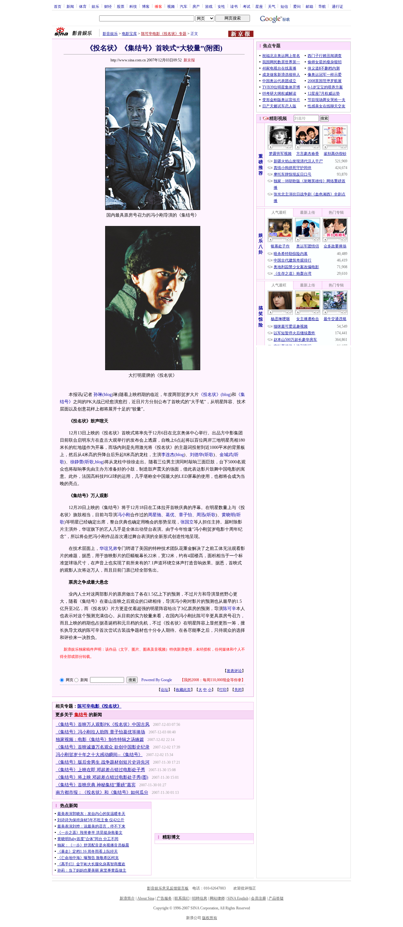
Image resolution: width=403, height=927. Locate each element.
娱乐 (95, 6)
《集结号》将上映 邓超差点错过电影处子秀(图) (102, 777)
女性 (221, 6)
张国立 (187, 522)
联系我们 (182, 898)
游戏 (209, 6)
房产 (196, 6)
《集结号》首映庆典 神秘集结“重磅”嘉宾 (96, 785)
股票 (120, 6)
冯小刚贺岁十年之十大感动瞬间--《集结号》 (99, 754)
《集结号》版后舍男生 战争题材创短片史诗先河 (103, 762)
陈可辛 (229, 608)
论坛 (164, 689)
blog (108, 394)
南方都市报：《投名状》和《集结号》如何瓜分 (102, 792)
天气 (271, 6)
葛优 (170, 514)
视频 (171, 6)
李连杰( (168, 454)
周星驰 (154, 514)
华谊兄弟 (108, 548)
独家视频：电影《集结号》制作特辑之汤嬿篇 (100, 739)
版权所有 (209, 918)
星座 (259, 6)
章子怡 (185, 514)
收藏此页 (183, 689)
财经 (108, 6)
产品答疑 (276, 898)
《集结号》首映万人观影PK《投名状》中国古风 (103, 724)
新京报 (189, 60)
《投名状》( (210, 394)
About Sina (145, 898)
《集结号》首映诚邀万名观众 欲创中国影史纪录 (103, 747)
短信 (284, 6)
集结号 (81, 714)
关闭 (238, 689)
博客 (146, 6)
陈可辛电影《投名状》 (99, 706)
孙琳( (99, 394)
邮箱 (309, 6)
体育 (83, 6)
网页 (69, 680)
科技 (133, 6)
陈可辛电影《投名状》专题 (163, 33)
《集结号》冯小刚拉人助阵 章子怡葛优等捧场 (100, 732)
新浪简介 (127, 898)
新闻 (70, 6)
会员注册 (258, 898)
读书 (234, 6)
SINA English (237, 898)
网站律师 (217, 898)
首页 (57, 6)
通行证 (337, 6)
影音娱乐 (110, 33)
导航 (322, 6)
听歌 (209, 454)
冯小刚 (123, 514)
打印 (223, 689)
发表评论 (234, 671)
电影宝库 (129, 33)
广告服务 (164, 898)
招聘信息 (199, 898)
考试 (246, 6)
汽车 (183, 6)
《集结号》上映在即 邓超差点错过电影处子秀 (100, 769)
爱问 (297, 6)
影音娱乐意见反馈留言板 (168, 888)
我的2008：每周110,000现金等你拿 (212, 680)
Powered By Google (156, 680)
